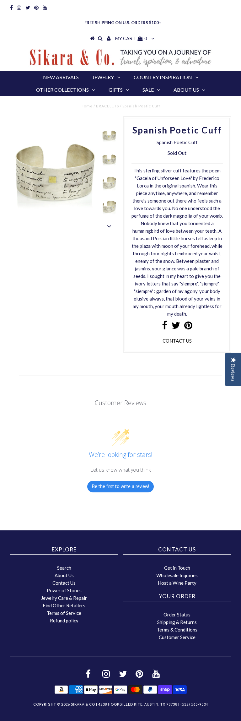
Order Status (176, 614)
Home (87, 106)
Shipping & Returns (177, 622)
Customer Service (177, 637)
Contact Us (64, 583)
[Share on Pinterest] (188, 327)
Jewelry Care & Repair (64, 598)
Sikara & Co (83, 704)
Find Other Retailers (64, 605)
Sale (148, 90)
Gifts (116, 90)
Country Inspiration (163, 77)
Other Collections (62, 90)
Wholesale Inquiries (177, 575)
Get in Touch (177, 568)
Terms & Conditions (177, 629)
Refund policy (64, 620)
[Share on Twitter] (175, 327)
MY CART (131, 38)
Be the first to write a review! (120, 486)
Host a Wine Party (177, 583)
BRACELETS (107, 106)
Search (64, 568)
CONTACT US (177, 341)
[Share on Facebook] (164, 327)
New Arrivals (61, 77)
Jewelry (103, 77)
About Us (186, 90)
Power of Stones (64, 590)
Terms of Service (64, 613)
